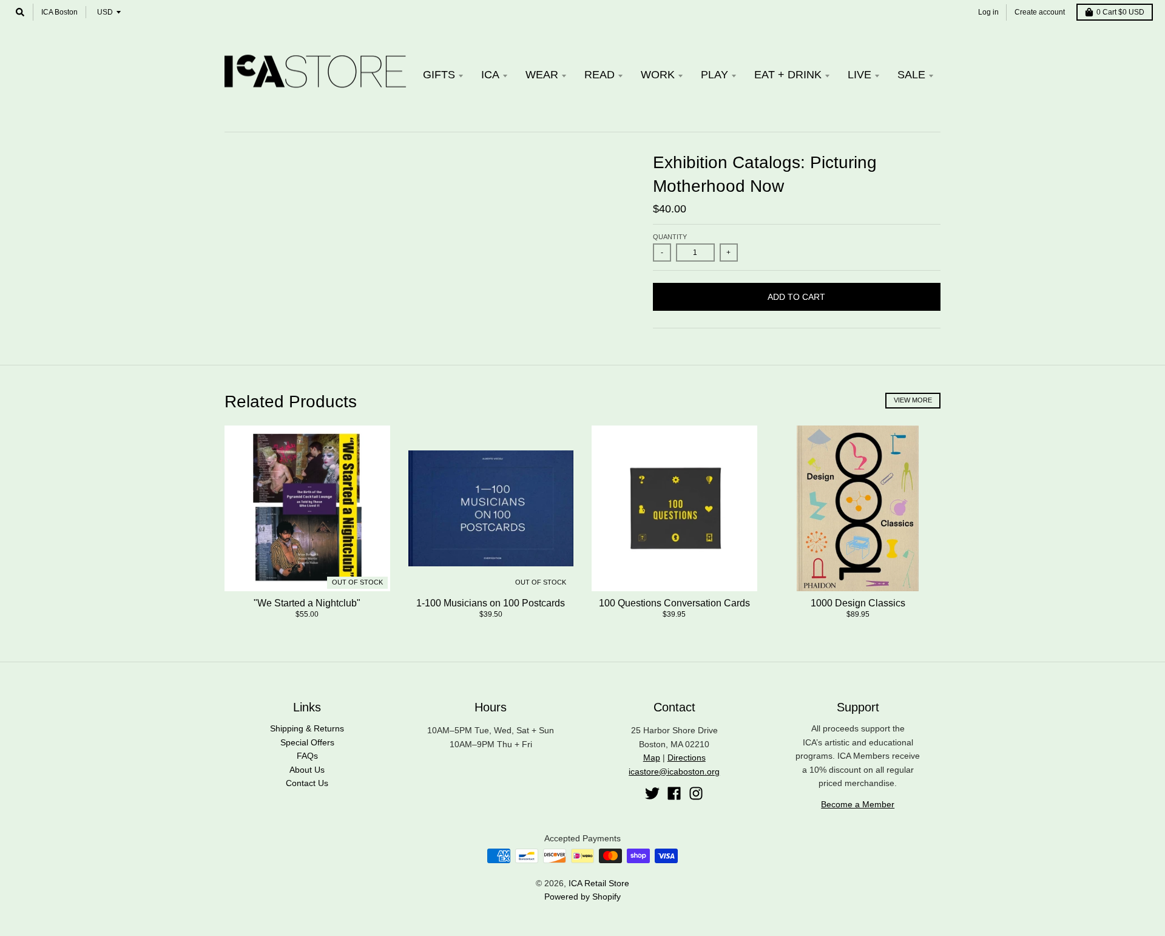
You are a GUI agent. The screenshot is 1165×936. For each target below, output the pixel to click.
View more (913, 400)
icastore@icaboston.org (674, 771)
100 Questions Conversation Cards (674, 603)
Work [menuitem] (658, 75)
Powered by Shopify (582, 896)
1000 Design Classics (858, 603)
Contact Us (307, 783)
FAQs (307, 756)
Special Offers (307, 742)
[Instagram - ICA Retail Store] (696, 793)
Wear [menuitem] (541, 75)
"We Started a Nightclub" (307, 603)
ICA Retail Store (599, 883)
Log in (988, 12)
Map (651, 757)
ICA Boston (59, 12)
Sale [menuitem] (911, 75)
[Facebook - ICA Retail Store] (674, 793)
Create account (1040, 12)
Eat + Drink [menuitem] (788, 75)
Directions (686, 757)
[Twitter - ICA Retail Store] (652, 793)
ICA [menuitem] (490, 75)
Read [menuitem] (599, 75)
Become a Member (857, 804)
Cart (1120, 12)
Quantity (670, 236)
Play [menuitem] (714, 75)
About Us (307, 770)
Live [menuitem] (859, 75)
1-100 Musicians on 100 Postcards (490, 603)
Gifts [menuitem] (439, 75)
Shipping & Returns (307, 728)
